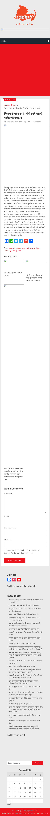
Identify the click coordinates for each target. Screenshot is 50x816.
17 (9, 792)
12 (20, 788)
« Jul (9, 804)
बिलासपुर (13, 105)
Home (6, 105)
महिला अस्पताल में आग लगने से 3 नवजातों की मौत (24, 605)
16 (40, 788)
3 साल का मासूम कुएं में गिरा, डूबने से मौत (21, 704)
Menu (3, 41)
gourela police (14, 248)
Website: (7, 540)
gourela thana (27, 248)
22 (35, 792)
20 (25, 792)
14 (30, 788)
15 (35, 788)
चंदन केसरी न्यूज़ (17, 811)
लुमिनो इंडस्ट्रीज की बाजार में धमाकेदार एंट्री (22, 666)
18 (15, 792)
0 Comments (36, 122)
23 (40, 792)
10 (9, 788)
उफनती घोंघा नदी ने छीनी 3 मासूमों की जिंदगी (22, 644)
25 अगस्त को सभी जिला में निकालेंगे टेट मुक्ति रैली (24, 629)
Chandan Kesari (29, 813)
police (36, 248)
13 (25, 788)
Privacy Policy (7, 813)
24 (9, 796)
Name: (6, 517)
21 (30, 792)
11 (14, 788)
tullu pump (17, 251)
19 (20, 792)
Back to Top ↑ (42, 813)
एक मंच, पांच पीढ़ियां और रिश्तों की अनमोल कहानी (23, 614)
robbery (8, 251)
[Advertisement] (25, 70)
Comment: (8, 494)
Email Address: (10, 528)
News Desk (13, 122)
